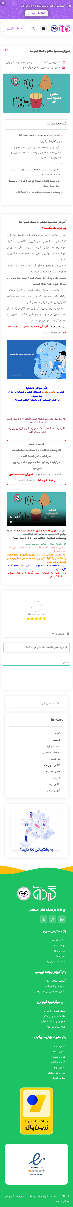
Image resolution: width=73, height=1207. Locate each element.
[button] (33, 28)
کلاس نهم (54, 785)
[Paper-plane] (43, 919)
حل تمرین (45, 67)
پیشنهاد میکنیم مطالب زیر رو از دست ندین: (37, 192)
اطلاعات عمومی (51, 753)
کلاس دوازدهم (31, 67)
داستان (56, 740)
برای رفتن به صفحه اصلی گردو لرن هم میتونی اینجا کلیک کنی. (36, 575)
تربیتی (56, 778)
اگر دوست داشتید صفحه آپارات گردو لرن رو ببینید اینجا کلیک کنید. (34, 183)
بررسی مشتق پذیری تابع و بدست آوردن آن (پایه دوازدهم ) (36, 549)
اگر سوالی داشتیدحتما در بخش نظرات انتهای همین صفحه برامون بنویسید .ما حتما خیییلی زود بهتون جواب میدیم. (35, 152)
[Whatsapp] (62, 919)
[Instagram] (52, 919)
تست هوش (53, 746)
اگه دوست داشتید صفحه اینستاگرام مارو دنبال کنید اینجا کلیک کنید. (35, 172)
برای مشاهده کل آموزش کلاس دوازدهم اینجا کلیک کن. (36, 567)
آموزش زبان (53, 791)
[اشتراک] (6, 50)
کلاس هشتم (53, 772)
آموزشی (56, 67)
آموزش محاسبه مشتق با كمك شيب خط (39, 135)
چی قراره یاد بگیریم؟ (49, 141)
